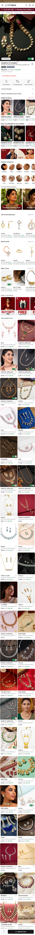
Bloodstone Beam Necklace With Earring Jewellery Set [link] (28, 12)
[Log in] (33, 5)
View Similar (7, 58)
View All (30, 98)
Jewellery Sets (9, 12)
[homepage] (10, 5)
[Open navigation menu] (2, 5)
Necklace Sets (18, 12)
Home (2, 12)
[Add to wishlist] (4, 932)
